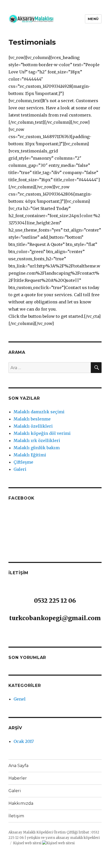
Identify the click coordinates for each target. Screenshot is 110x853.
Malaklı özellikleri (33, 426)
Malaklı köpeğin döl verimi (42, 433)
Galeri (20, 469)
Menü (93, 19)
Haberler (17, 778)
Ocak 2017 (24, 741)
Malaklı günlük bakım (37, 447)
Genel (20, 699)
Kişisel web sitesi (27, 843)
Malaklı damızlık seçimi (39, 411)
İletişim (16, 815)
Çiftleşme (23, 462)
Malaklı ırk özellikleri (37, 440)
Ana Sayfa (18, 765)
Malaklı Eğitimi (30, 454)
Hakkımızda (20, 803)
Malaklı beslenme (32, 418)
